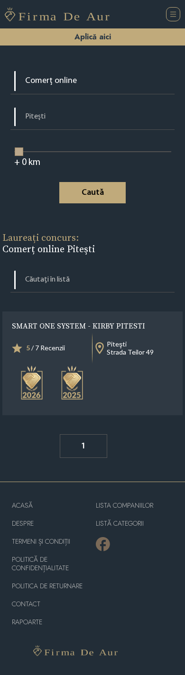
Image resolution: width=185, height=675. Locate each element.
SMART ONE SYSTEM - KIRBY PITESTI (78, 325)
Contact (26, 604)
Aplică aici (92, 36)
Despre (23, 523)
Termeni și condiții (41, 541)
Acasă (22, 505)
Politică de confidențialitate (40, 564)
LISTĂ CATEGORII (120, 523)
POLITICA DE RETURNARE (47, 586)
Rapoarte (27, 622)
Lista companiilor (124, 505)
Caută (93, 193)
